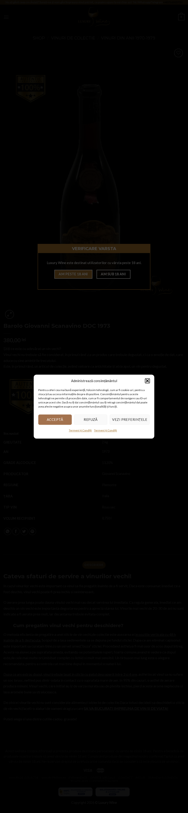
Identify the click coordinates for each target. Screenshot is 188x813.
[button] (147, 380)
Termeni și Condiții (80, 430)
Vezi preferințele (129, 419)
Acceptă (55, 419)
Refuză (91, 419)
